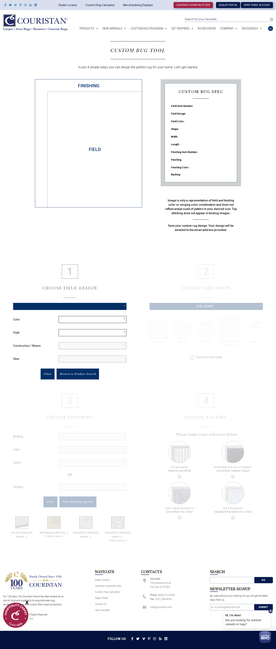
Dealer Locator (68, 5)
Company (227, 28)
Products (87, 28)
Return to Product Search (78, 373)
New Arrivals (112, 28)
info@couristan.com (161, 607)
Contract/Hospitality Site (193, 5)
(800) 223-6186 (166, 595)
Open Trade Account (257, 5)
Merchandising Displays (138, 5)
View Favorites (102, 610)
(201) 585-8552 (163, 599)
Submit (263, 607)
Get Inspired (180, 28)
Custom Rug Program (147, 28)
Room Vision (207, 28)
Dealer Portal (228, 5)
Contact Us (101, 604)
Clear (48, 373)
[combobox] (69, 306)
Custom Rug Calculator (100, 5)
